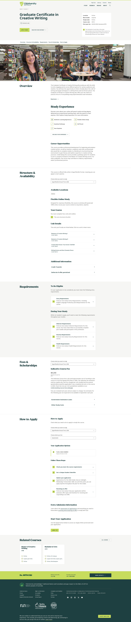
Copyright (22, 595)
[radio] (73, 453)
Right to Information (39, 591)
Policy (52, 593)
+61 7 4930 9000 (70, 576)
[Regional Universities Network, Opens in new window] (25, 606)
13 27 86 (53, 576)
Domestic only (25, 23)
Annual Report (38, 597)
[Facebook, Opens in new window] (67, 597)
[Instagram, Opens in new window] (71, 597)
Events (104, 2)
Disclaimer (37, 595)
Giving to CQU (54, 595)
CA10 (46, 549)
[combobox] (60, 182)
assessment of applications (69, 508)
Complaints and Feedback (56, 591)
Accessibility (38, 593)
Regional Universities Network (26, 597)
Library (99, 2)
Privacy (21, 593)
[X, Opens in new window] (78, 597)
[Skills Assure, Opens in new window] (40, 605)
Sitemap (52, 597)
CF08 (22, 550)
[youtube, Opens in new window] (82, 597)
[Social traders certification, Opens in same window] (54, 605)
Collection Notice (23, 591)
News (109, 2)
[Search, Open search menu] (110, 5)
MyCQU (93, 2)
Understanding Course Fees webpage (62, 388)
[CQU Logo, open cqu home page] (28, 4)
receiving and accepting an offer (67, 510)
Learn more (48, 619)
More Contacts (99, 575)
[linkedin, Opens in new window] (74, 597)
